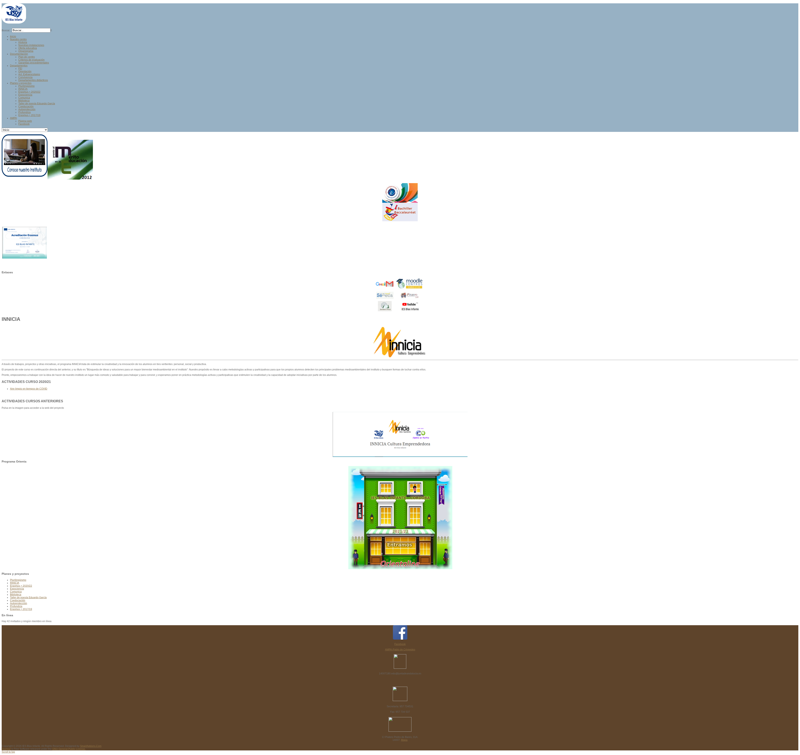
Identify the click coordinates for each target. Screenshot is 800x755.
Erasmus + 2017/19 (21, 609)
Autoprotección (18, 603)
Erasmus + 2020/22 (21, 585)
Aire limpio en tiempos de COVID (28, 388)
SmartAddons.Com (90, 746)
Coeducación (17, 600)
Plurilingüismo (18, 580)
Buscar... (6, 30)
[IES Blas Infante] (14, 22)
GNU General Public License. (69, 749)
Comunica (16, 591)
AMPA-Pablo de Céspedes (400, 649)
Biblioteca (15, 594)
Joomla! (6, 749)
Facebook (400, 644)
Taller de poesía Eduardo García (28, 597)
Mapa (404, 740)
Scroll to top (8, 751)
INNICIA (14, 582)
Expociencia (17, 588)
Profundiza (16, 606)
